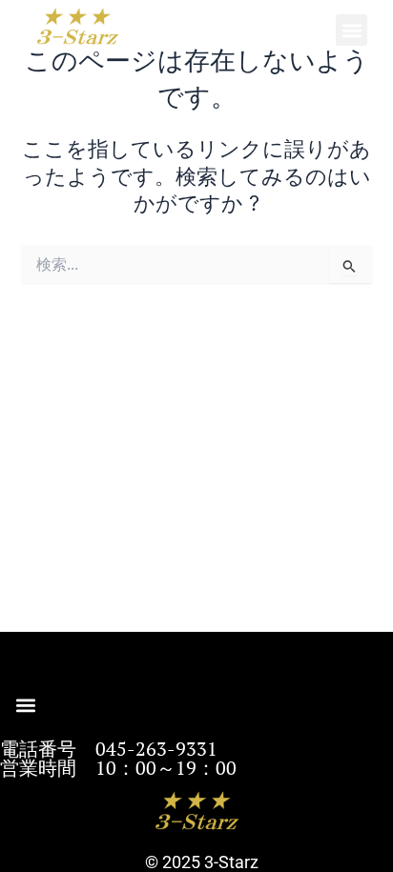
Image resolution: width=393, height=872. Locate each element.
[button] (351, 30)
